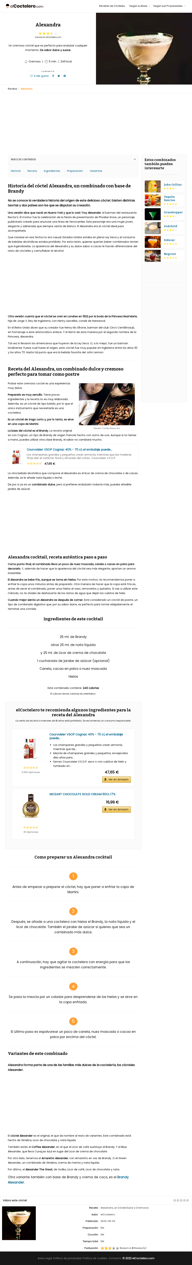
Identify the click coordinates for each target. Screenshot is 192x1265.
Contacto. (115, 1258)
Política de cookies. (95, 1258)
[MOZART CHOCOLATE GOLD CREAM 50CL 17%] (31, 807)
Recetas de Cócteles (112, 6)
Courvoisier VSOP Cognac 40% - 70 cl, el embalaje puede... (69, 449)
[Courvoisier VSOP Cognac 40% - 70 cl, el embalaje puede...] (17, 456)
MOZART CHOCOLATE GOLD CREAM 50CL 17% (83, 794)
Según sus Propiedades (168, 6)
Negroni (170, 254)
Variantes (96, 171)
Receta (32, 171)
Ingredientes (52, 171)
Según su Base (138, 6)
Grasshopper (173, 212)
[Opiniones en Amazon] (34, 463)
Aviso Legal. (45, 1258)
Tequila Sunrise (169, 198)
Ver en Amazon (118, 779)
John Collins (173, 184)
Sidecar (169, 240)
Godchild (170, 226)
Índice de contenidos (23, 159)
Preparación (75, 171)
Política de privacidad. (67, 1258)
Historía (16, 171)
